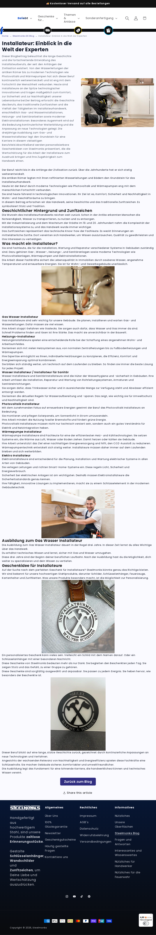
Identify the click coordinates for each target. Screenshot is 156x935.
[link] (115, 489)
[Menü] (151, 915)
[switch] (146, 923)
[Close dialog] (6, 440)
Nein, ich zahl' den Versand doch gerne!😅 (115, 481)
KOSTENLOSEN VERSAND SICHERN (115, 472)
